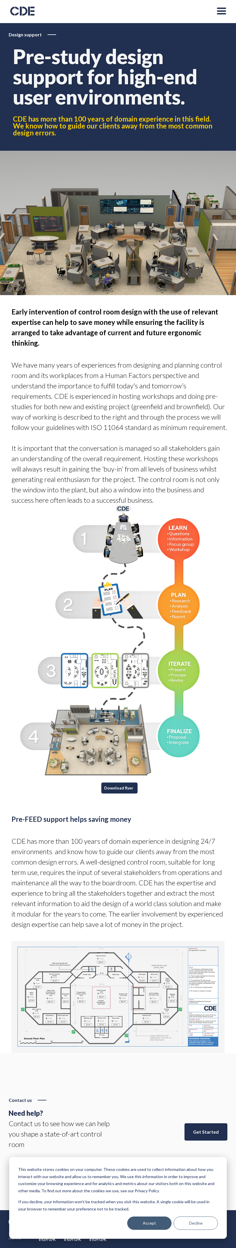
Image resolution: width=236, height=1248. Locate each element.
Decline (196, 1223)
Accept (149, 1223)
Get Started (206, 1132)
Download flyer (118, 787)
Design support (25, 34)
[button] (221, 11)
